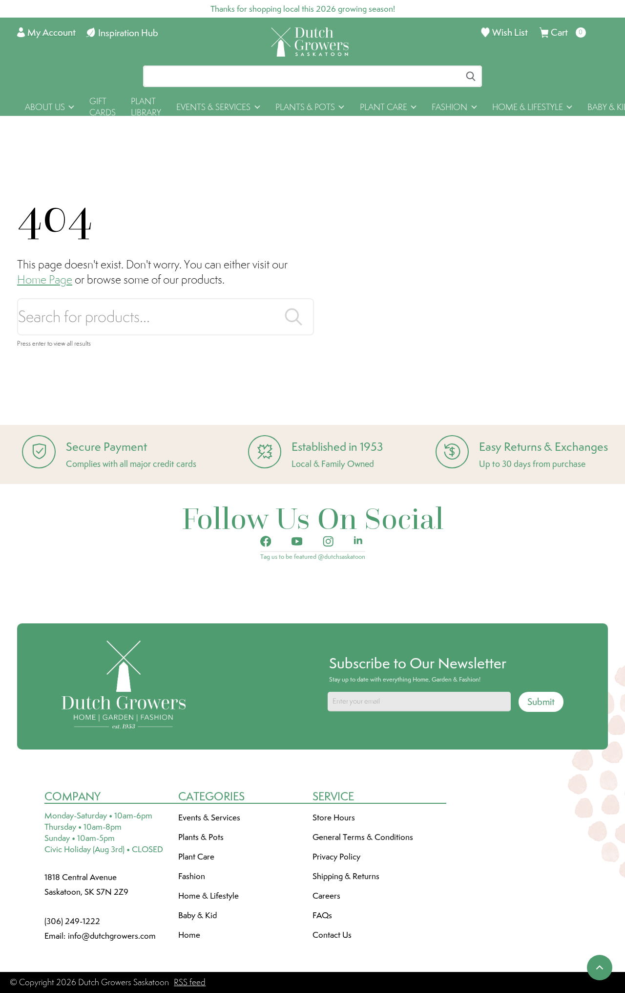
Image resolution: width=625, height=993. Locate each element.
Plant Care (196, 856)
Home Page (44, 279)
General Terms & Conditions (362, 837)
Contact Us (332, 934)
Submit (541, 701)
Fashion (191, 876)
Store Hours (333, 817)
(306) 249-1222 (72, 921)
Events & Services (209, 817)
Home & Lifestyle (208, 895)
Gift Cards (102, 107)
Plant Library (146, 107)
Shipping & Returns (345, 876)
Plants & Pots (201, 837)
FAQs (322, 915)
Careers (326, 895)
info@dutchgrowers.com (112, 935)
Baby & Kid (197, 915)
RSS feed (190, 982)
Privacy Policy (336, 856)
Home (189, 934)
